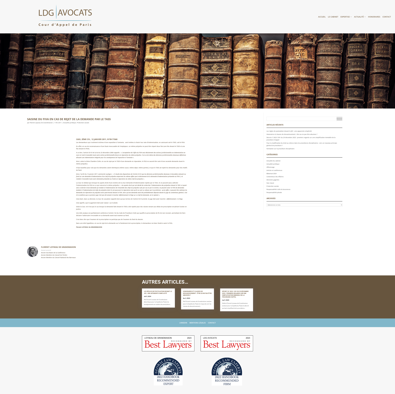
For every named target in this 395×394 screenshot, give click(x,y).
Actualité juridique (69, 123)
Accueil (322, 17)
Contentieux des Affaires (275, 177)
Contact (386, 17)
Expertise (345, 17)
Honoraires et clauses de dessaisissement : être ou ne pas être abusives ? (292, 134)
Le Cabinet (333, 17)
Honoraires (374, 17)
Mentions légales (197, 323)
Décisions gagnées (273, 180)
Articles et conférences (274, 170)
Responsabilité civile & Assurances (278, 189)
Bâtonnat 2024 (271, 173)
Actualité (359, 17)
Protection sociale (83, 123)
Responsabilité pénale (274, 192)
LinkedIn (183, 323)
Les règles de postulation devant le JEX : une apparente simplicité (289, 131)
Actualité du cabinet (273, 161)
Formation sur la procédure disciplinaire (280, 149)
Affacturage (271, 167)
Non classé (270, 183)
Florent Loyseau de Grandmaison (41, 123)
